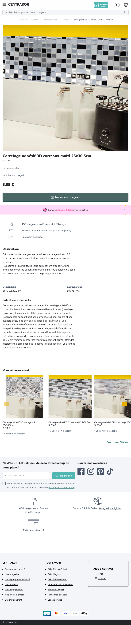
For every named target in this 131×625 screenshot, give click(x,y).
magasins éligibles (59, 230)
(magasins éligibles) (110, 508)
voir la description (11, 168)
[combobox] (65, 12)
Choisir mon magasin (14, 175)
